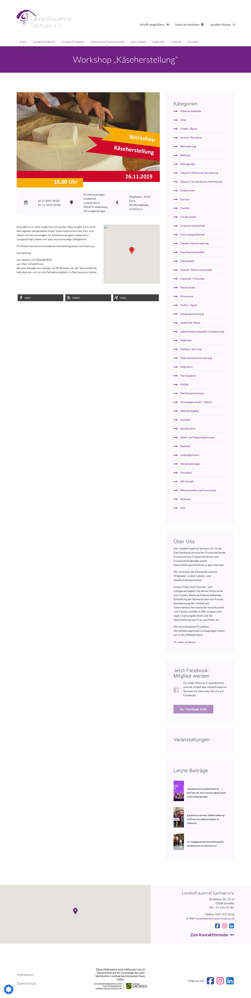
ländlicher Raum (190, 322)
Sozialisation (188, 428)
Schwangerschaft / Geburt (196, 402)
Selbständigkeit (189, 410)
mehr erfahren (186, 642)
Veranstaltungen (190, 463)
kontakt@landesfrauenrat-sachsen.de (215, 918)
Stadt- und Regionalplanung (197, 437)
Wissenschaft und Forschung (198, 490)
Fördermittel (188, 216)
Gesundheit (187, 261)
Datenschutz (26, 983)
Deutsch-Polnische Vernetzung (199, 172)
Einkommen (187, 190)
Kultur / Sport (188, 305)
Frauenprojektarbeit (192, 225)
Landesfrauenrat (43, 42)
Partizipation (188, 375)
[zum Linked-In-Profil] (231, 926)
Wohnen (185, 499)
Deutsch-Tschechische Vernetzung (201, 181)
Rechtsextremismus (192, 393)
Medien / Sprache (191, 349)
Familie (184, 208)
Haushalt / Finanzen (192, 278)
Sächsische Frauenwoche (107, 42)
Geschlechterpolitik (192, 252)
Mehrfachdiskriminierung (196, 358)
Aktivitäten (138, 42)
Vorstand (186, 472)
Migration (186, 366)
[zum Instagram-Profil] (224, 926)
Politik (184, 384)
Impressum (25, 974)
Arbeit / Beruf (188, 128)
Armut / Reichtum (191, 137)
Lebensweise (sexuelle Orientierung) (202, 331)
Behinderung (188, 146)
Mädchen (186, 340)
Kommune (186, 296)
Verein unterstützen (33, 49)
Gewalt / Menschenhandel (196, 269)
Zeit (182, 507)
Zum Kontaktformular (209, 934)
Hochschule (187, 287)
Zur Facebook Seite (193, 709)
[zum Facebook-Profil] (217, 926)
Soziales (185, 419)
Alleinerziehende (190, 111)
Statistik (185, 446)
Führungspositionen (192, 234)
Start (23, 42)
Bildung (185, 155)
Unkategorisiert (189, 455)
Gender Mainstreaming (194, 243)
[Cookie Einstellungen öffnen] (8, 993)
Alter (183, 119)
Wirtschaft (187, 481)
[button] (40, 297)
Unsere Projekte (72, 42)
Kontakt (193, 42)
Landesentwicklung (192, 313)
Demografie (187, 164)
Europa (184, 199)
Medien (176, 42)
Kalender (158, 42)
